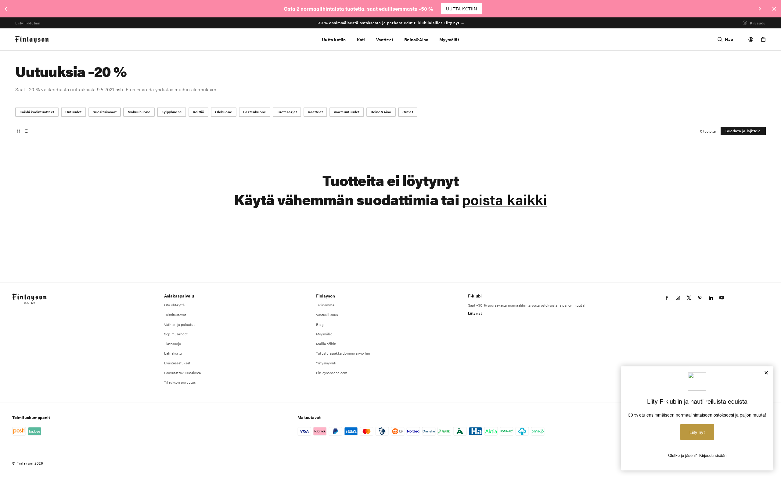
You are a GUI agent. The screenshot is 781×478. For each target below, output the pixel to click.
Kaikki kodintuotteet (37, 112)
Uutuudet (73, 112)
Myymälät (324, 334)
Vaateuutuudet (347, 112)
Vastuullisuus (327, 314)
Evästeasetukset (177, 363)
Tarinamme (325, 305)
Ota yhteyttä (174, 305)
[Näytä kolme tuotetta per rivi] (18, 131)
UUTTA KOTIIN (461, 8)
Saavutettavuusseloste (182, 372)
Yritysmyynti (326, 363)
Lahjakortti (173, 353)
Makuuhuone (139, 112)
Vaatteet (315, 112)
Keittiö (198, 112)
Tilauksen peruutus (180, 382)
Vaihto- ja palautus (179, 324)
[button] (361, 39)
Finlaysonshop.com (331, 372)
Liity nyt (475, 313)
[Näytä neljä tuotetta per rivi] (26, 131)
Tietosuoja (172, 343)
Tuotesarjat (287, 112)
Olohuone (223, 112)
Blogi (320, 324)
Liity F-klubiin (28, 22)
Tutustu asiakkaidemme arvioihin (343, 353)
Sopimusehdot (176, 334)
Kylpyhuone (171, 112)
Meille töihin (326, 343)
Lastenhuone (254, 112)
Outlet (407, 112)
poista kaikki (504, 199)
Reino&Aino (381, 112)
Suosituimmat (105, 112)
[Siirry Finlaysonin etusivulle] (32, 39)
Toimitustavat (175, 314)
